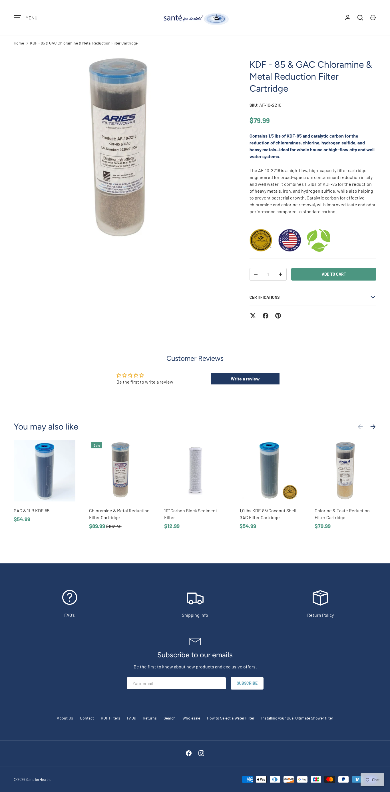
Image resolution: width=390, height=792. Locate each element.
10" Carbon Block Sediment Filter (190, 514)
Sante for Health (38, 779)
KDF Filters (110, 718)
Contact (87, 718)
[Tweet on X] (253, 315)
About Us (65, 718)
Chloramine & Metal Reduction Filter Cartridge (119, 514)
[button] (373, 17)
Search (170, 718)
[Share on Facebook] (265, 315)
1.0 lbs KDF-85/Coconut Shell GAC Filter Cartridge (268, 514)
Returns (150, 718)
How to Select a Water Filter (230, 718)
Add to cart (334, 274)
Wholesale (191, 718)
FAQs (131, 718)
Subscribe (247, 683)
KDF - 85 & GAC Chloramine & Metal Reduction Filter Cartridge (84, 43)
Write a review (245, 378)
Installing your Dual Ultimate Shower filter (297, 718)
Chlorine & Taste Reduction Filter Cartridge (342, 514)
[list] (122, 160)
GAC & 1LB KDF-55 (31, 510)
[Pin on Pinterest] (278, 315)
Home (19, 43)
